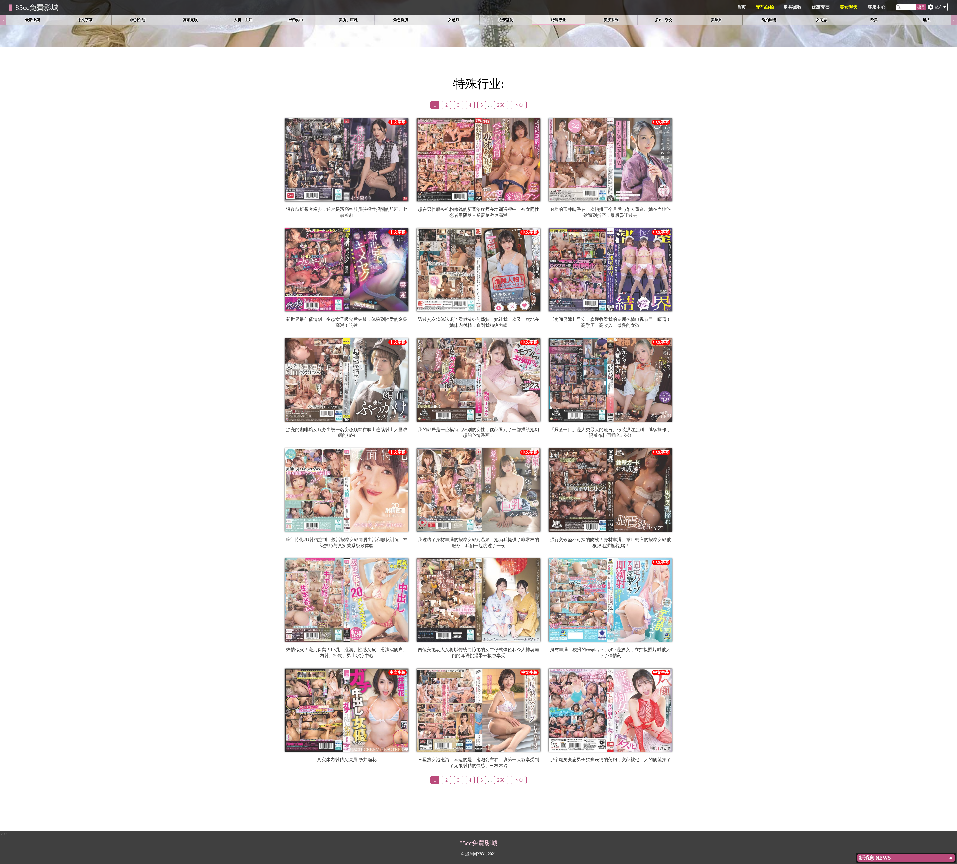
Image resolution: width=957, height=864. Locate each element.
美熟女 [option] (716, 20)
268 (501, 105)
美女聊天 (849, 7)
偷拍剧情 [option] (768, 20)
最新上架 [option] (32, 20)
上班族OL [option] (295, 20)
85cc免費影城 (36, 7)
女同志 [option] (821, 20)
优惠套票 (821, 7)
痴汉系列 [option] (611, 20)
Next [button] (954, 20)
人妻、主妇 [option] (243, 20)
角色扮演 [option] (400, 20)
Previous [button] (3, 20)
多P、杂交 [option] (663, 20)
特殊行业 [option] (558, 20)
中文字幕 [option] (85, 20)
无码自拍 (765, 7)
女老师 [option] (453, 20)
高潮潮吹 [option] (190, 20)
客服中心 (876, 7)
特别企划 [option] (137, 20)
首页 (741, 7)
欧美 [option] (874, 20)
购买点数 (793, 7)
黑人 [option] (926, 20)
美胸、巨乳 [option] (348, 20)
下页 (518, 105)
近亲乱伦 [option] (505, 20)
